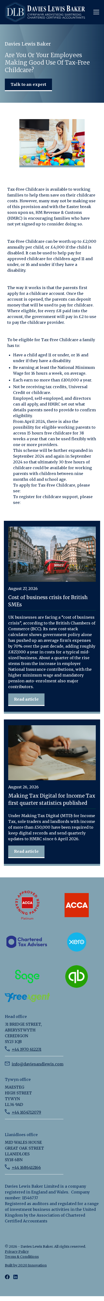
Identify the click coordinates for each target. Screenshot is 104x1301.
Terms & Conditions (22, 1256)
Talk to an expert (28, 84)
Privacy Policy (17, 1251)
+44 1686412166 (26, 1167)
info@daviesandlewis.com (37, 1064)
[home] (47, 12)
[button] (95, 12)
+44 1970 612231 (26, 1049)
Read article (26, 699)
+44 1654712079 (26, 1112)
